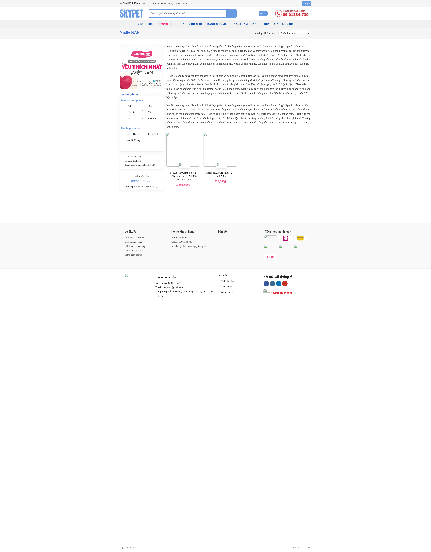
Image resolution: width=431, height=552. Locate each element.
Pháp (129, 118)
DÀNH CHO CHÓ (191, 24)
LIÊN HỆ (287, 24)
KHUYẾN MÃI (270, 24)
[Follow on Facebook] (266, 283)
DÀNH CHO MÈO (218, 24)
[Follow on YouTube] (285, 283)
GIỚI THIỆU (146, 24)
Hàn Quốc (132, 112)
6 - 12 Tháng (133, 140)
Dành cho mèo (227, 286)
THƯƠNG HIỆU (165, 24)
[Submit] (231, 13)
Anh (129, 106)
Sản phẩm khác (227, 291)
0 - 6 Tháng (133, 134)
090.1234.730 (185, 242)
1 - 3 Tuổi (153, 134)
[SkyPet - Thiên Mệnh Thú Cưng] (132, 13)
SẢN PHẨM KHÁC (245, 24)
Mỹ (149, 112)
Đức (150, 106)
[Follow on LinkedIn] (278, 283)
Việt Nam (152, 118)
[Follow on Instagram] (272, 283)
